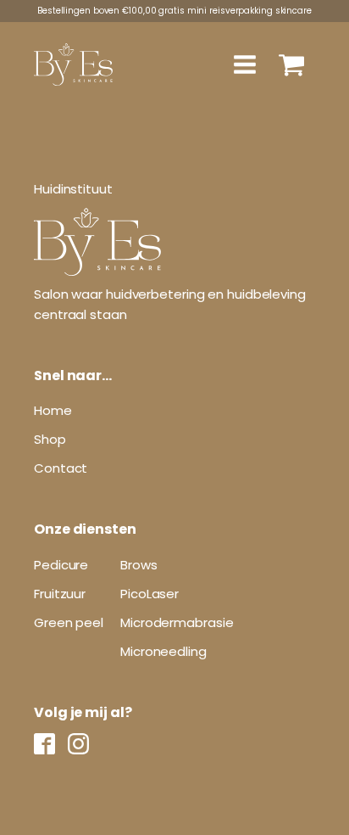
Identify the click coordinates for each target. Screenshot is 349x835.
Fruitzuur (60, 593)
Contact (60, 468)
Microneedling (163, 651)
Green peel (68, 622)
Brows (139, 565)
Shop (50, 439)
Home (53, 410)
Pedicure (61, 565)
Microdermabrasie (176, 622)
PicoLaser (149, 593)
